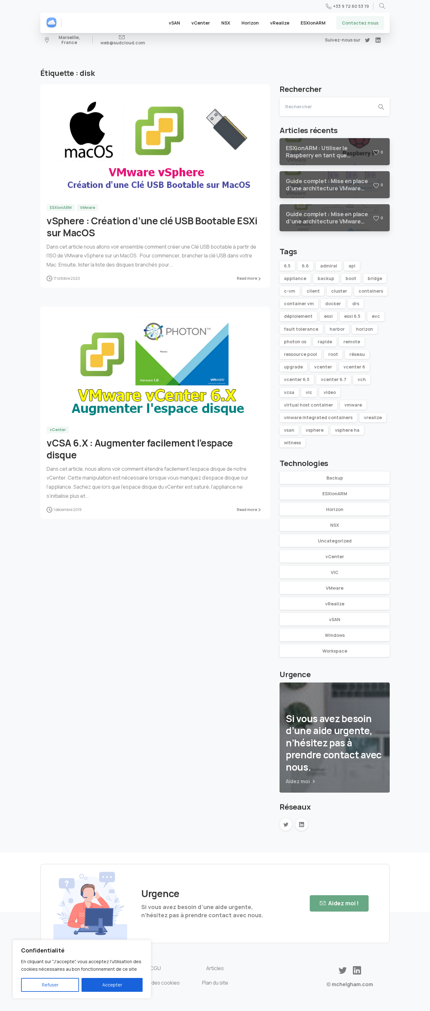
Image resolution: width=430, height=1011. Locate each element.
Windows (335, 635)
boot (351, 278)
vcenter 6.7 (333, 379)
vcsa (289, 392)
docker (333, 303)
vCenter (334, 556)
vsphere (315, 430)
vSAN (334, 619)
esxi (328, 316)
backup (326, 278)
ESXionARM (334, 494)
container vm (299, 303)
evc (376, 316)
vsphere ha (347, 430)
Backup (334, 478)
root (333, 354)
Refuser (50, 985)
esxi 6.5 (352, 316)
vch (362, 379)
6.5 (287, 266)
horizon (364, 329)
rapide (325, 342)
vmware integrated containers (318, 417)
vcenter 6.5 (296, 379)
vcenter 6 (354, 367)
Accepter (112, 985)
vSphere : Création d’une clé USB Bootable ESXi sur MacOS (152, 226)
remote (351, 342)
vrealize (373, 417)
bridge (375, 278)
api (351, 266)
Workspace (334, 651)
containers (371, 291)
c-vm (289, 291)
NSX (334, 525)
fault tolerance (301, 329)
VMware (334, 588)
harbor (337, 329)
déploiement (298, 316)
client (313, 291)
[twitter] (367, 40)
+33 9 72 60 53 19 (351, 6)
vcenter (323, 367)
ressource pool (300, 354)
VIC (334, 572)
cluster (339, 291)
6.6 (305, 266)
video (330, 392)
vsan (289, 430)
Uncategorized (335, 541)
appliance (295, 278)
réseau (357, 354)
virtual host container (308, 405)
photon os (295, 342)
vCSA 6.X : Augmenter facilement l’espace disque (140, 448)
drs (355, 303)
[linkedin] (378, 40)
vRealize (334, 604)
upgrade (293, 367)
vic (309, 392)
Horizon (334, 509)
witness (292, 443)
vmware (353, 405)
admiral (328, 266)
